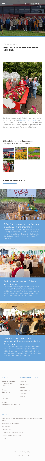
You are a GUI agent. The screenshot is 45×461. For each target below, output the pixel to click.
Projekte (22, 387)
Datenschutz (21, 456)
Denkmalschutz (6, 429)
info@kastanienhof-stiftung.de (11, 405)
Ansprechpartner (25, 390)
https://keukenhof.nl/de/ (28, 120)
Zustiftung (23, 393)
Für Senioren (6, 426)
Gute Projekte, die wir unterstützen (12, 432)
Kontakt (22, 396)
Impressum (31, 456)
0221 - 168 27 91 (7, 392)
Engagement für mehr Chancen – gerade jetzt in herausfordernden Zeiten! (22, 419)
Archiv (4, 438)
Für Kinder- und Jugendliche (10, 424)
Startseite (23, 382)
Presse (12, 456)
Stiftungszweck (24, 385)
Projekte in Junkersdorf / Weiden (12, 435)
